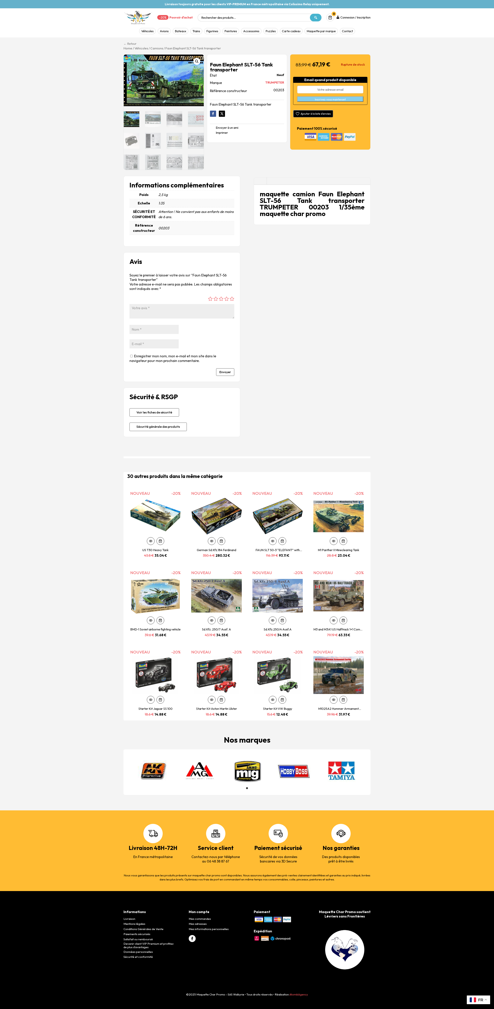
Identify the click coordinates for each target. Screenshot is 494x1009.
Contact (347, 31)
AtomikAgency (298, 994)
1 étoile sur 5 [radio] (210, 299)
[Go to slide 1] (247, 788)
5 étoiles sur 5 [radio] (232, 299)
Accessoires (251, 31)
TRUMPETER (274, 82)
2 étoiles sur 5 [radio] (215, 299)
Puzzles (271, 31)
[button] (196, 61)
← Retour (130, 44)
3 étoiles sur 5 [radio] (221, 299)
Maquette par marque (321, 31)
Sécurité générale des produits (158, 427)
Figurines (212, 31)
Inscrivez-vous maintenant (330, 99)
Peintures (230, 31)
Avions (164, 31)
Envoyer (225, 372)
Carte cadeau (291, 31)
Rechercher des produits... (218, 17)
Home (128, 48)
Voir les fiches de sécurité (154, 412)
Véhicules (147, 31)
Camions (156, 48)
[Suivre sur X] (222, 114)
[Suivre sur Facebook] (213, 114)
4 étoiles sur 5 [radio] (226, 299)
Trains (196, 31)
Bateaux (180, 31)
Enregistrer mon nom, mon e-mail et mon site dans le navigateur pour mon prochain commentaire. (172, 358)
